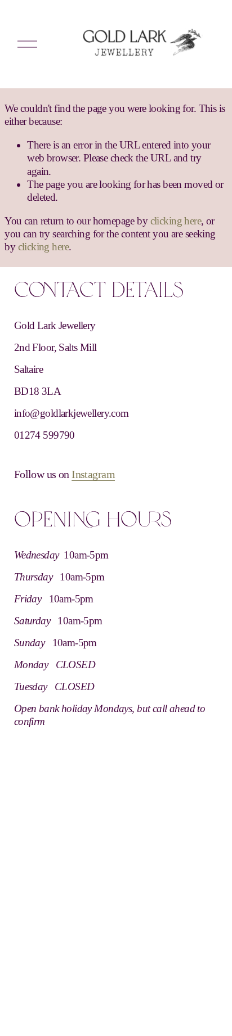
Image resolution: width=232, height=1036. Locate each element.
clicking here (176, 221)
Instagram (93, 474)
